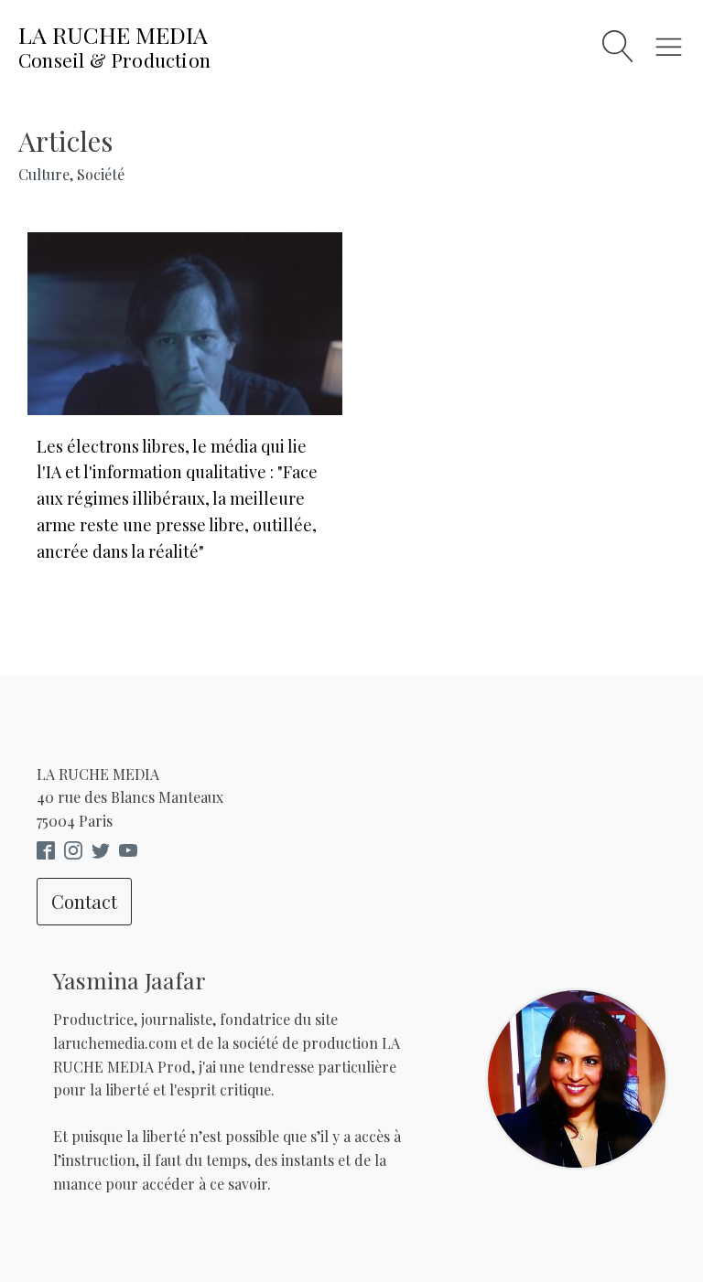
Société (100, 174)
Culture (44, 174)
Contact (84, 901)
